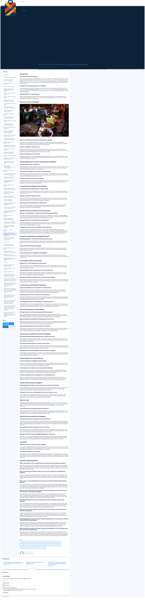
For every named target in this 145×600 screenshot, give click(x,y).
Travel (45, 62)
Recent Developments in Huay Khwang (8, 185)
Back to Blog (5, 596)
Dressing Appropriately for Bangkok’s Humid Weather (9, 153)
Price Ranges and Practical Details (9, 155)
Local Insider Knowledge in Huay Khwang (9, 114)
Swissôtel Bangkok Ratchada (56, 402)
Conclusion (5, 262)
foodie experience (25, 545)
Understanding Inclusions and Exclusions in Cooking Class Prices (9, 162)
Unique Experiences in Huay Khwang (8, 216)
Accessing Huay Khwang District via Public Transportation (10, 208)
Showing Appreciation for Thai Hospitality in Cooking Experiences (9, 181)
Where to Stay (6, 242)
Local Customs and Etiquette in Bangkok (9, 171)
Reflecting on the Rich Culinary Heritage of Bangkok (9, 265)
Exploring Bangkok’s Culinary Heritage (9, 84)
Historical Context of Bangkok (9, 86)
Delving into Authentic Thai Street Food (10, 121)
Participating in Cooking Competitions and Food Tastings (10, 255)
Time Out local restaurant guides (50, 80)
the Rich (26, 436)
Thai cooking (35, 547)
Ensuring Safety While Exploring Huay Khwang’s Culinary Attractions (9, 203)
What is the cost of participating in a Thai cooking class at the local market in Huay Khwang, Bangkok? (10, 284)
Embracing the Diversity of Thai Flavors (9, 104)
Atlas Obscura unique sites (44, 89)
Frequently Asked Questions (8, 271)
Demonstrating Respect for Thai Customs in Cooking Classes (10, 174)
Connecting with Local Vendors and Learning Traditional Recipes (10, 222)
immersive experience (48, 545)
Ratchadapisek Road (25, 547)
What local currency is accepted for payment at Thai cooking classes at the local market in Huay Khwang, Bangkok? (10, 302)
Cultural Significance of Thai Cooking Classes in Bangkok (8, 101)
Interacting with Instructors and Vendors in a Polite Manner (9, 178)
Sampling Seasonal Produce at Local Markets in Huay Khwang (9, 139)
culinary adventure (55, 542)
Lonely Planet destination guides (32, 81)
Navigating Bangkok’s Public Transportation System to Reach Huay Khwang (10, 234)
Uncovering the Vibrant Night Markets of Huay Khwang (9, 118)
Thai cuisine (42, 547)
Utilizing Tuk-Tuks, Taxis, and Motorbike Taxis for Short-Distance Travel (9, 238)
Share (11, 323)
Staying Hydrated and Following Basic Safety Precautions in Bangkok (10, 211)
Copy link (12, 326)
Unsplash (51, 137)
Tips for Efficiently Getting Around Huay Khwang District (9, 245)
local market (57, 545)
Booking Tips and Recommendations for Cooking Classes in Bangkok (10, 166)
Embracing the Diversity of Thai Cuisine (9, 269)
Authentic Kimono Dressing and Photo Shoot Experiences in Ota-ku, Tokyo (52, 569)
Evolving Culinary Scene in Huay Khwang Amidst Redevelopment (10, 189)
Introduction (5, 74)
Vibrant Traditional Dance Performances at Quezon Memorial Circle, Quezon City (13, 563)
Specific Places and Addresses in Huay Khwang (9, 128)
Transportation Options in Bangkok (8, 230)
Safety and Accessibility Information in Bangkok (7, 200)
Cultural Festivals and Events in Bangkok (8, 248)
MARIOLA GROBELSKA (43, 137)
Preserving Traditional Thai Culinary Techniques (8, 111)
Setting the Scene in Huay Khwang (10, 77)
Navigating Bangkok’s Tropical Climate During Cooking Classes (10, 146)
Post (6, 323)
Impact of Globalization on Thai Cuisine (9, 97)
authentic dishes (24, 542)
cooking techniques (44, 542)
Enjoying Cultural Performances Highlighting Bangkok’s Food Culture (10, 259)
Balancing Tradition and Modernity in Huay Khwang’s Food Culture (9, 192)
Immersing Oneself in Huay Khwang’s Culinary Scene (8, 124)
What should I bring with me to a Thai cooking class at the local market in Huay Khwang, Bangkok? (9, 296)
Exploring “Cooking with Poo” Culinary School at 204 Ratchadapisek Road (9, 131)
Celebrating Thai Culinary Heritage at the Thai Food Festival (10, 252)
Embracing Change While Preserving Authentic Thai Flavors (10, 197)
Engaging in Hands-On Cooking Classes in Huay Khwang (9, 136)
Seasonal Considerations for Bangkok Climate (8, 142)
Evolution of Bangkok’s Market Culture (9, 94)
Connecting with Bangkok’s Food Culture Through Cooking (10, 107)
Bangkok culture (34, 542)
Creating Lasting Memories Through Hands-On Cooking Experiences (9, 226)
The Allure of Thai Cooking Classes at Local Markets (8, 80)
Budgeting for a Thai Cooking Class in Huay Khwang (9, 158)
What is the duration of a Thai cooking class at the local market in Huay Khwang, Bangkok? (10, 275)
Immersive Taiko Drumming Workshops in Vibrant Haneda (15, 569)
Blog (42, 62)
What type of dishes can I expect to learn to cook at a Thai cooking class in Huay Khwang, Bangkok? (10, 279)
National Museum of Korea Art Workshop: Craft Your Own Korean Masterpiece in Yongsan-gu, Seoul (57, 563)
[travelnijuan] (10, 16)
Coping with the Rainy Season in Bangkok (9, 149)
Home (40, 62)
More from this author (29, 553)
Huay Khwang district (36, 545)
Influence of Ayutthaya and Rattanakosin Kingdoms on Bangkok (9, 89)
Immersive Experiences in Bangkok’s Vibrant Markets (9, 219)
